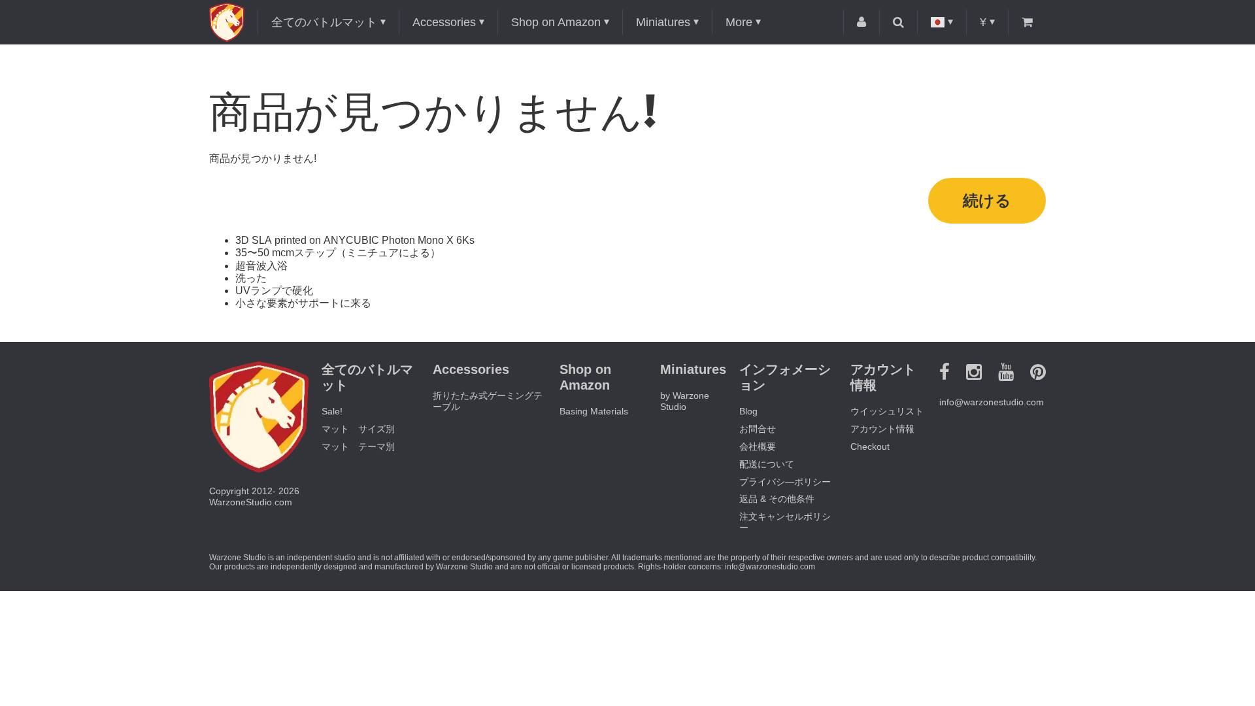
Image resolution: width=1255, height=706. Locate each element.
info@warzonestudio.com (991, 402)
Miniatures (663, 22)
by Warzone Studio (684, 401)
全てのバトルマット (324, 22)
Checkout (870, 446)
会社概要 (757, 446)
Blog (748, 411)
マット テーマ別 (358, 446)
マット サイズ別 (358, 429)
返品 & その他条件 (776, 499)
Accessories (444, 22)
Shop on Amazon (556, 22)
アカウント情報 (882, 429)
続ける (987, 200)
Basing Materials (594, 411)
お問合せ (757, 429)
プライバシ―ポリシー (785, 482)
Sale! (332, 411)
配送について (766, 464)
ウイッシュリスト (887, 411)
